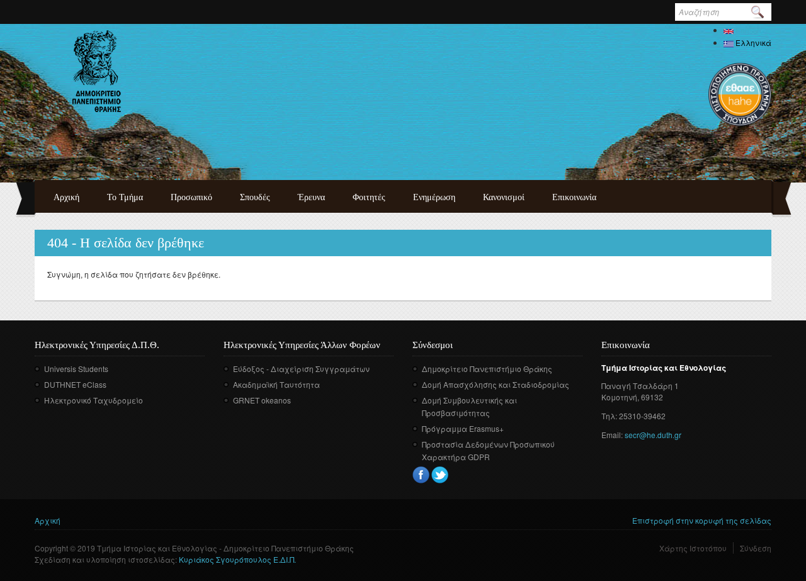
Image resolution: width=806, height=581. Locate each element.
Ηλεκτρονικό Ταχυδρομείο (93, 400)
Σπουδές (255, 197)
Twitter (439, 474)
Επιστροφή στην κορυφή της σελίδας (701, 520)
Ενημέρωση (434, 197)
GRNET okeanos (262, 400)
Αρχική (66, 197)
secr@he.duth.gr (653, 434)
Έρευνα (311, 197)
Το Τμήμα (125, 197)
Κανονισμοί (504, 197)
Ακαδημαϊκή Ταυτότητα (276, 384)
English (747, 30)
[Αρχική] (96, 71)
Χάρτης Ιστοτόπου (693, 548)
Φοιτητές (369, 197)
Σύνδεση (755, 548)
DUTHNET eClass (75, 384)
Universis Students (76, 368)
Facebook (420, 474)
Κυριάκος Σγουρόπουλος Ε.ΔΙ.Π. (237, 559)
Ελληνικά (752, 42)
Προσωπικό (191, 197)
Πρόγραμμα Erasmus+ (463, 428)
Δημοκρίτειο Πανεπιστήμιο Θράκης (487, 368)
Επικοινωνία (574, 197)
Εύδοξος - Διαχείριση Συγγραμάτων (301, 368)
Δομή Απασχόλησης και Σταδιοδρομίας (495, 384)
